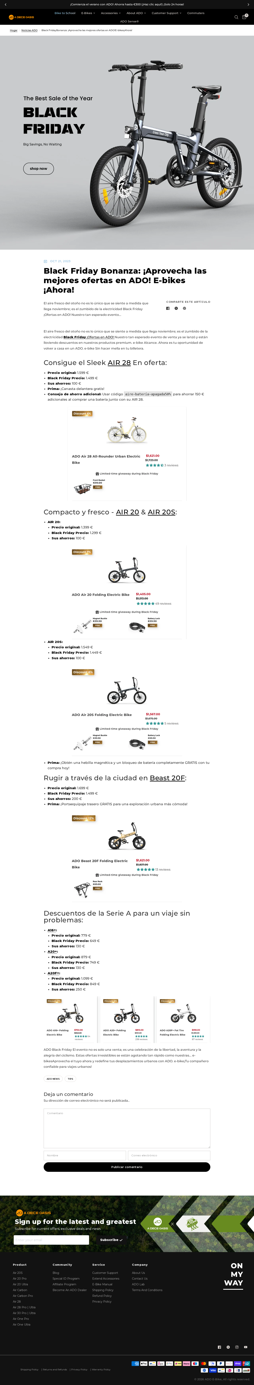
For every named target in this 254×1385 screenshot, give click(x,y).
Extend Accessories (105, 1278)
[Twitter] (228, 1347)
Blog (56, 1273)
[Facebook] (219, 1347)
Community (62, 1265)
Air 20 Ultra (20, 1284)
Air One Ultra (21, 1324)
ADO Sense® (129, 21)
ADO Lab (138, 1284)
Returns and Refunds (55, 1369)
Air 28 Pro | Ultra (24, 1307)
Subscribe (109, 1240)
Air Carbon (20, 1290)
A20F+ (53, 973)
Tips (70, 1078)
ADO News (53, 1078)
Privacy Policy (102, 1301)
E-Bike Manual (102, 1284)
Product (20, 1265)
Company (140, 1265)
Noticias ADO (29, 30)
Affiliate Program (64, 1284)
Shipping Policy (103, 1290)
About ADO (135, 13)
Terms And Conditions (147, 1290)
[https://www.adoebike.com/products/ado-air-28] (127, 453)
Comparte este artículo (188, 302)
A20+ (52, 951)
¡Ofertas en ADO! (89, 337)
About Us (138, 1273)
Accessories (109, 13)
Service (98, 1265)
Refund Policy (102, 1296)
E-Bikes (86, 13)
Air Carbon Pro (23, 1296)
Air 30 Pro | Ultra (24, 1313)
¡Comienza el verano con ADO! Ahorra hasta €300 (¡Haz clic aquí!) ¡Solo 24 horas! (127, 4)
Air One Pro (21, 1319)
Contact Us (139, 1278)
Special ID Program (66, 1278)
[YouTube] (245, 1347)
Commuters (195, 13)
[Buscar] (236, 17)
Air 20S (18, 1273)
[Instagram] (237, 1347)
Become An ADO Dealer (70, 1290)
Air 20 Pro (20, 1278)
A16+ (52, 930)
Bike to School (65, 13)
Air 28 (17, 1301)
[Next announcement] (248, 4)
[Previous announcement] (5, 4)
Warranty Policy (101, 1369)
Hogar (13, 30)
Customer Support (165, 13)
